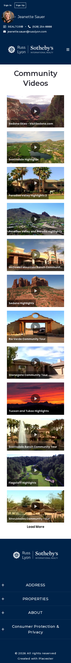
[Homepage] (30, 49)
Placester (46, 658)
